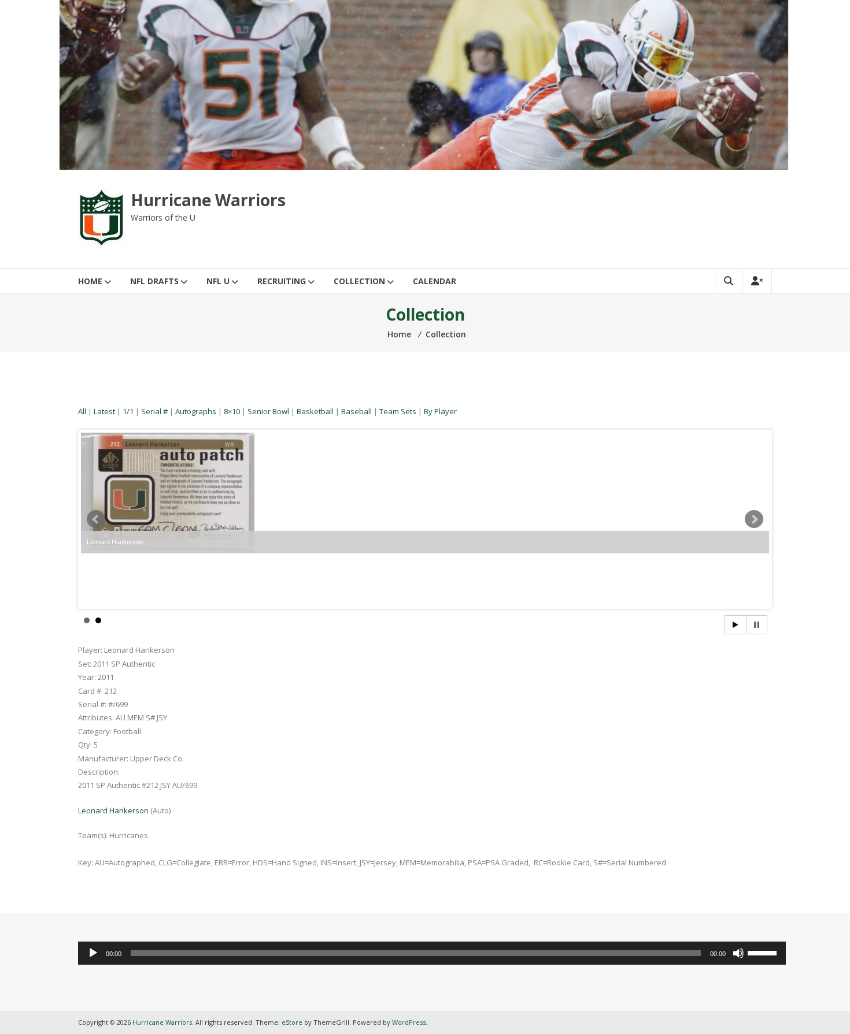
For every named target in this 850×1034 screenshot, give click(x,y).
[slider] (764, 952)
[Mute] (738, 953)
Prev (96, 519)
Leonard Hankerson (113, 810)
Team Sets (397, 411)
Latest (104, 411)
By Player (440, 411)
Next (754, 519)
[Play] (93, 953)
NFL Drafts (154, 281)
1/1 (128, 411)
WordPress (409, 1022)
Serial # (154, 411)
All (82, 411)
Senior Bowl (268, 411)
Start (735, 625)
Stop (756, 625)
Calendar (434, 281)
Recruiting (281, 281)
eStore (292, 1022)
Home (90, 281)
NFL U (218, 281)
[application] (432, 953)
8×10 (232, 411)
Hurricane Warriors (208, 200)
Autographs (195, 411)
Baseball (356, 411)
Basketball (315, 411)
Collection (359, 281)
